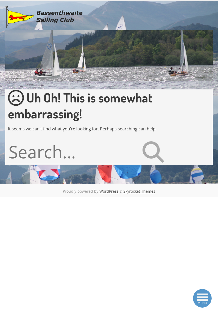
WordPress (109, 191)
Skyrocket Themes (139, 191)
